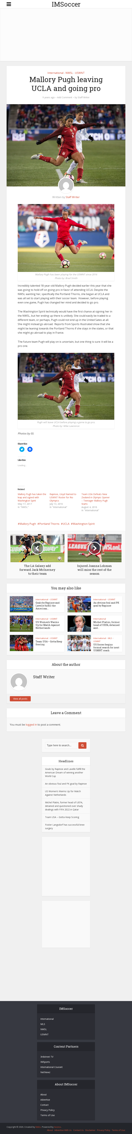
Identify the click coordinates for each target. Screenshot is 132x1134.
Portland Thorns (49, 524)
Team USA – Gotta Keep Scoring (49, 643)
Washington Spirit (84, 524)
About (43, 1094)
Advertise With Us (63, 1130)
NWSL (69, 73)
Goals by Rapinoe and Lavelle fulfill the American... (48, 605)
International (55, 73)
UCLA (66, 524)
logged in (31, 724)
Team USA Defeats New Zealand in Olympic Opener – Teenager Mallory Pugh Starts (95, 499)
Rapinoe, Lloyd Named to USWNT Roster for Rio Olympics (63, 497)
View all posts (20, 698)
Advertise (45, 1099)
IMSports (45, 1061)
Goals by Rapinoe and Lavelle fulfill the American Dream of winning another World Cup (65, 772)
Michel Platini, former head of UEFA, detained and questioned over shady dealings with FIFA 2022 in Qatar (64, 806)
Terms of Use (47, 1115)
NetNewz (45, 1072)
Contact (44, 1104)
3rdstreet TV (46, 1056)
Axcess (57, 1126)
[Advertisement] (66, 35)
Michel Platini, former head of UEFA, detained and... (106, 625)
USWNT (80, 73)
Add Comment (64, 97)
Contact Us (78, 1130)
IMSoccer (66, 4)
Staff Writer (84, 97)
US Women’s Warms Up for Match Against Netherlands (48, 625)
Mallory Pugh (28, 524)
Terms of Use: (118, 1130)
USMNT (53, 618)
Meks (38, 1126)
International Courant (51, 1067)
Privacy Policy (47, 1110)
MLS (110, 638)
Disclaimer (90, 1130)
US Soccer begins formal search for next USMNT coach (106, 647)
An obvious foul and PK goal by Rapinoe (106, 604)
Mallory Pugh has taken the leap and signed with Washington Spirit (32, 497)
